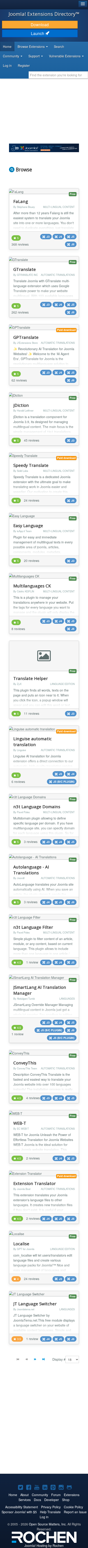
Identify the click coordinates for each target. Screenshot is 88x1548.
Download (40, 24)
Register (24, 65)
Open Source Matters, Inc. (48, 1524)
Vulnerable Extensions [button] (65, 56)
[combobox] (58, 75)
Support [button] (34, 56)
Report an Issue (75, 1512)
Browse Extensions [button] (32, 46)
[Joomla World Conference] (44, 147)
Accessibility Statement (21, 1507)
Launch (38, 33)
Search (59, 46)
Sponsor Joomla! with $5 (19, 1512)
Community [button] (11, 56)
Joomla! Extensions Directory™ (44, 13)
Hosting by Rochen (44, 1545)
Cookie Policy (73, 1507)
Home (7, 46)
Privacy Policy (51, 1507)
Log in (7, 65)
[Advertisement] (44, 1422)
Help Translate (50, 1512)
